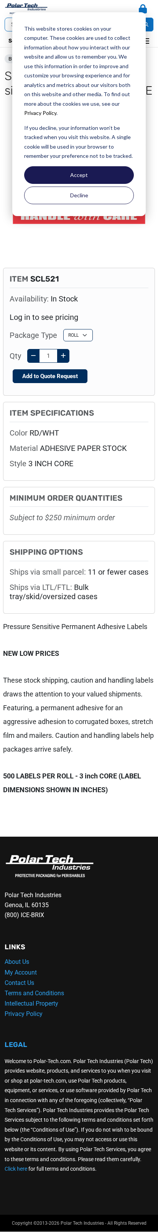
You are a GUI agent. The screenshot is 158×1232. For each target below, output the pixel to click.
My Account (21, 972)
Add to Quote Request (50, 376)
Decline (79, 195)
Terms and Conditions (34, 993)
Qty (15, 355)
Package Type (33, 335)
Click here (16, 1169)
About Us (17, 961)
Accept (79, 175)
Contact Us (19, 982)
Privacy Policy (40, 113)
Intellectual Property (31, 1003)
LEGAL (16, 1044)
